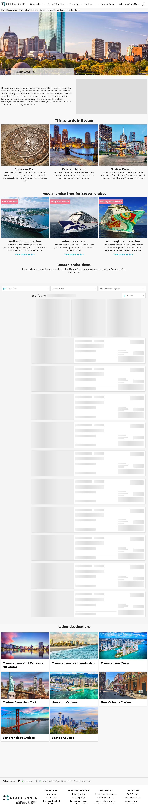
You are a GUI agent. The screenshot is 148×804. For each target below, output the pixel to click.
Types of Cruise (108, 4)
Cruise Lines (75, 4)
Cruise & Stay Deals (56, 4)
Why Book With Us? (128, 4)
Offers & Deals (36, 4)
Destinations (90, 4)
